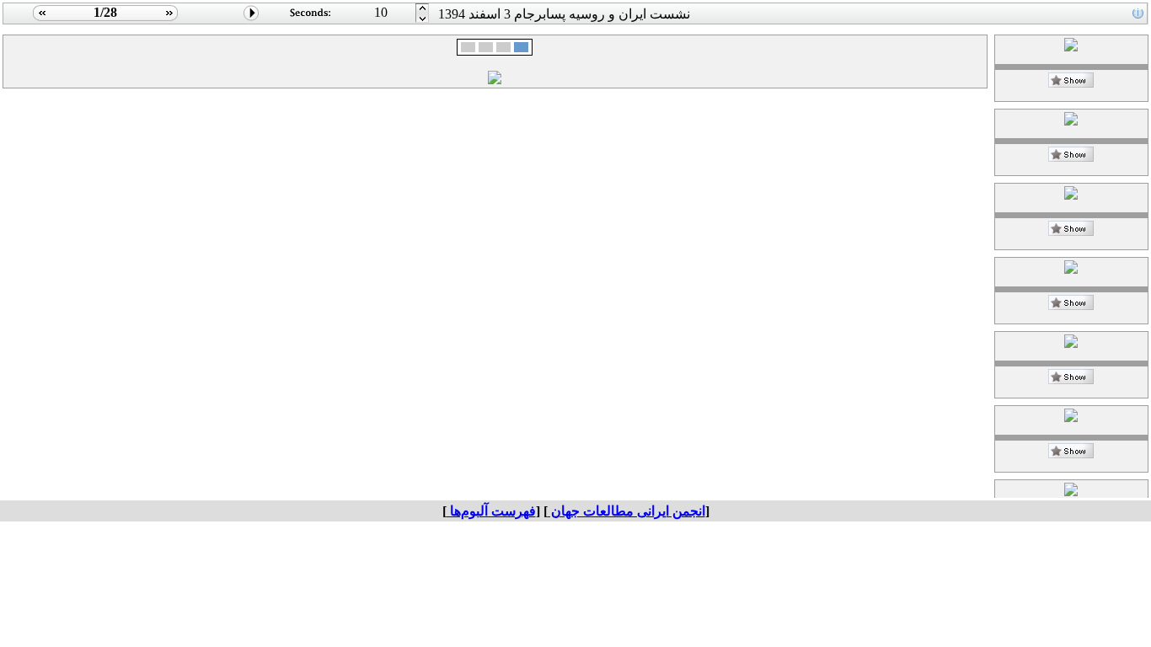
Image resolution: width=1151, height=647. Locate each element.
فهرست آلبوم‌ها (491, 511)
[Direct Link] (1071, 83)
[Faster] (422, 20)
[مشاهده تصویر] (40, 20)
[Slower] (422, 9)
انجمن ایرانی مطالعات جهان (626, 511)
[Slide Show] (252, 20)
